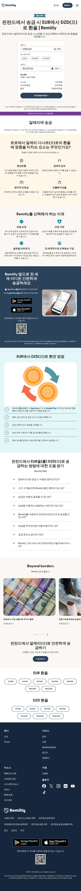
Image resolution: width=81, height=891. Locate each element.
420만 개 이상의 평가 (22, 289)
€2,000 (35, 58)
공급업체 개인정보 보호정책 (16, 824)
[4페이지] (43, 635)
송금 (44, 736)
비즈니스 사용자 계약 (26, 818)
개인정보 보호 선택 (39, 824)
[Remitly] (9, 5)
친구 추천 (8, 800)
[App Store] (21, 310)
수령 (44, 742)
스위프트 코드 (10, 779)
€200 (24, 58)
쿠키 (22, 830)
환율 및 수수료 (10, 773)
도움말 (45, 773)
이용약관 (43, 109)
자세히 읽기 (8, 623)
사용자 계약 (9, 818)
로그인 (56, 5)
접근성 (14, 830)
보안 (6, 830)
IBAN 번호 (8, 795)
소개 (6, 736)
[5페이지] (45, 635)
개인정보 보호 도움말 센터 (62, 824)
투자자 (7, 742)
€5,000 (46, 58)
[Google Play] (21, 301)
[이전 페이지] (33, 634)
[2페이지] (38, 635)
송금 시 (23, 45)
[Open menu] (77, 5)
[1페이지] (36, 635)
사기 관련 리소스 (11, 784)
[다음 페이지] (47, 634)
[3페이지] (40, 635)
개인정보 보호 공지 (47, 818)
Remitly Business (49, 747)
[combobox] (58, 68)
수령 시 (23, 64)
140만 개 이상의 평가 (23, 293)
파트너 (7, 789)
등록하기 (67, 5)
